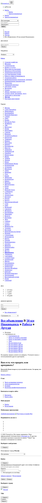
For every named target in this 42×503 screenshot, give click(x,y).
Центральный (9, 275)
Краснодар (8, 137)
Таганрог (8, 228)
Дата (10, 341)
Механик (8, 64)
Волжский (8, 207)
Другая (7, 35)
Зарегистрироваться (15, 14)
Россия (7, 32)
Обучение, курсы (10, 86)
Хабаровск (8, 149)
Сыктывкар (8, 256)
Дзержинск (8, 254)
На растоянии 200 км (16, 346)
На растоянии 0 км (15, 343)
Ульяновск (8, 139)
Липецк (7, 160)
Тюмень (7, 158)
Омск (6, 118)
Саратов (7, 132)
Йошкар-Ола (9, 226)
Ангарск (7, 244)
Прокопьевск (9, 265)
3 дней (9, 292)
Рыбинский (8, 266)
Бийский (8, 272)
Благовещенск (9, 263)
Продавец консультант (12, 99)
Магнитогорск (9, 184)
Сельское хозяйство (11, 62)
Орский (7, 240)
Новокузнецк (9, 155)
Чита (6, 219)
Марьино (8, 245)
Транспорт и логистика (12, 95)
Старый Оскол (9, 258)
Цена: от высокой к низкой (18, 339)
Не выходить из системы (11, 472)
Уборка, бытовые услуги (13, 92)
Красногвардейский (11, 202)
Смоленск (8, 209)
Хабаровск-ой (9, 151)
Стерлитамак (9, 235)
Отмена (9, 479)
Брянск (7, 181)
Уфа (6, 125)
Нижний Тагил (10, 190)
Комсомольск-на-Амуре (13, 231)
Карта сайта (9, 397)
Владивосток (9, 146)
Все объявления (10, 312)
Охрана (7, 90)
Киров (7, 176)
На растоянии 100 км (16, 344)
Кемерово (8, 172)
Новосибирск (9, 111)
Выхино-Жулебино (11, 268)
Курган (7, 198)
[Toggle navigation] (11, 3)
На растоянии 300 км (16, 348)
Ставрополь (9, 191)
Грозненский (9, 259)
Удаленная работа (10, 78)
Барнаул (7, 144)
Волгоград (8, 127)
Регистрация (9, 406)
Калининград (9, 179)
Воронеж (8, 134)
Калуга (7, 200)
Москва (7, 108)
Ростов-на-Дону (10, 122)
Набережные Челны (11, 163)
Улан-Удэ (8, 193)
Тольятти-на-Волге (11, 136)
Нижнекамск (9, 252)
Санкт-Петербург (10, 109)
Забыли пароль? (6, 476)
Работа (7, 33)
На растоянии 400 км (16, 350)
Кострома (8, 230)
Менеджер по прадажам (13, 69)
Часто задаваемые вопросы (14, 382)
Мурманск (8, 211)
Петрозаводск (9, 237)
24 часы (9, 290)
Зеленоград (8, 270)
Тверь (6, 188)
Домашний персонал (12, 85)
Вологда (7, 216)
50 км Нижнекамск (17, 322)
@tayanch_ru (25, 436)
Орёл (6, 205)
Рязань (7, 156)
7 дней (9, 293)
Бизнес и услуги (10, 67)
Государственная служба (13, 74)
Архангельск (9, 195)
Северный (8, 280)
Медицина (8, 88)
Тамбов (7, 224)
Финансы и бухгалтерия (13, 71)
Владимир (8, 217)
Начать (4, 46)
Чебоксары (8, 177)
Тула (6, 174)
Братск (7, 238)
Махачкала (8, 169)
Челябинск (8, 123)
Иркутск (7, 148)
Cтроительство (10, 65)
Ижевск (7, 141)
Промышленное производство (15, 81)
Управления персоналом (13, 72)
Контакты (8, 395)
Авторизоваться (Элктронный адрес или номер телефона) (20, 465)
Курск (7, 186)
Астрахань (8, 167)
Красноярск (9, 130)
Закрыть (4, 501)
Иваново (8, 183)
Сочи (6, 204)
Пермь (7, 129)
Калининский (9, 165)
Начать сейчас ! (6, 374)
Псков (7, 278)
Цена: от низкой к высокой (18, 337)
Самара (7, 116)
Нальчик (7, 233)
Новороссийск (9, 247)
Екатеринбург (9, 113)
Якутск (7, 251)
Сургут (7, 223)
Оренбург (8, 153)
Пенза (7, 162)
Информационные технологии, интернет (18, 79)
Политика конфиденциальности (15, 387)
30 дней (9, 295)
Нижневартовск (10, 242)
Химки (7, 249)
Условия (7, 386)
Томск (7, 170)
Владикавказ (9, 212)
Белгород (8, 197)
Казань (7, 120)
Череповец (8, 214)
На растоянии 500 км (16, 351)
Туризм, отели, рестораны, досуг (15, 93)
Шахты (7, 261)
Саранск (7, 221)
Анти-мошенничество (12, 384)
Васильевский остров (12, 277)
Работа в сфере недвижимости (15, 76)
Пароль (3, 468)
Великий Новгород (11, 273)
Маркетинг (8, 83)
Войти (11, 12)
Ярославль (8, 143)
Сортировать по (14, 336)
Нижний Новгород (11, 115)
